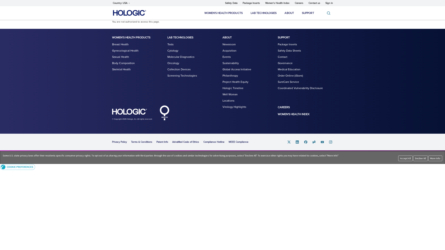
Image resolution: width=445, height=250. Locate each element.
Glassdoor (314, 142)
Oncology (173, 63)
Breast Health (120, 44)
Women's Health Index (277, 3)
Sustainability (230, 63)
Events (226, 57)
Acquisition (229, 50)
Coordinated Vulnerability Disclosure (300, 88)
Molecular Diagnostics (181, 57)
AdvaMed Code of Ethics (185, 141)
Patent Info (162, 141)
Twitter (289, 142)
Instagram (331, 142)
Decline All (420, 158)
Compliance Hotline (214, 141)
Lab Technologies (264, 13)
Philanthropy (230, 75)
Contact (283, 57)
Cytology (173, 50)
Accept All (405, 158)
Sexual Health (120, 57)
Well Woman (230, 94)
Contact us (314, 3)
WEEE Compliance (238, 141)
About (289, 13)
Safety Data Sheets (289, 50)
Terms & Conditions (141, 141)
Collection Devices (179, 69)
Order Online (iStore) (290, 75)
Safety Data (231, 3)
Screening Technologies (182, 75)
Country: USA (120, 3)
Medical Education (289, 69)
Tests (170, 44)
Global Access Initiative (236, 69)
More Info (435, 158)
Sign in (329, 3)
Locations (228, 100)
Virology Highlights (234, 107)
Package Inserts (251, 3)
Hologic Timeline (233, 88)
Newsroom (229, 44)
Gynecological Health (125, 50)
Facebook (306, 142)
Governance (285, 63)
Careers (299, 3)
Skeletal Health (121, 69)
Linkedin (297, 142)
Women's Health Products (223, 13)
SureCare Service (288, 82)
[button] (222, 167)
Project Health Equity (235, 82)
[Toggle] (329, 13)
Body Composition (123, 63)
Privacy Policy (119, 141)
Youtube (322, 142)
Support (308, 13)
